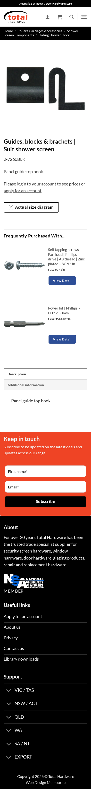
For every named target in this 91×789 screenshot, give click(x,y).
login (21, 183)
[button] (84, 17)
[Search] (71, 17)
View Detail (62, 281)
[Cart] (59, 17)
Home (8, 31)
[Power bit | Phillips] (25, 324)
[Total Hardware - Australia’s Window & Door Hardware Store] (16, 16)
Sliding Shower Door (54, 35)
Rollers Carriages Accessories (39, 31)
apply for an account (22, 190)
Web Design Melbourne (46, 782)
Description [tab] (17, 374)
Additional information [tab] (26, 385)
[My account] (47, 17)
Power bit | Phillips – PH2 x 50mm (64, 310)
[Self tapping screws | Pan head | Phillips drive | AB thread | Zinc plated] (25, 265)
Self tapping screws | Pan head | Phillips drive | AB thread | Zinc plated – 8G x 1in (66, 256)
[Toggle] (9, 690)
